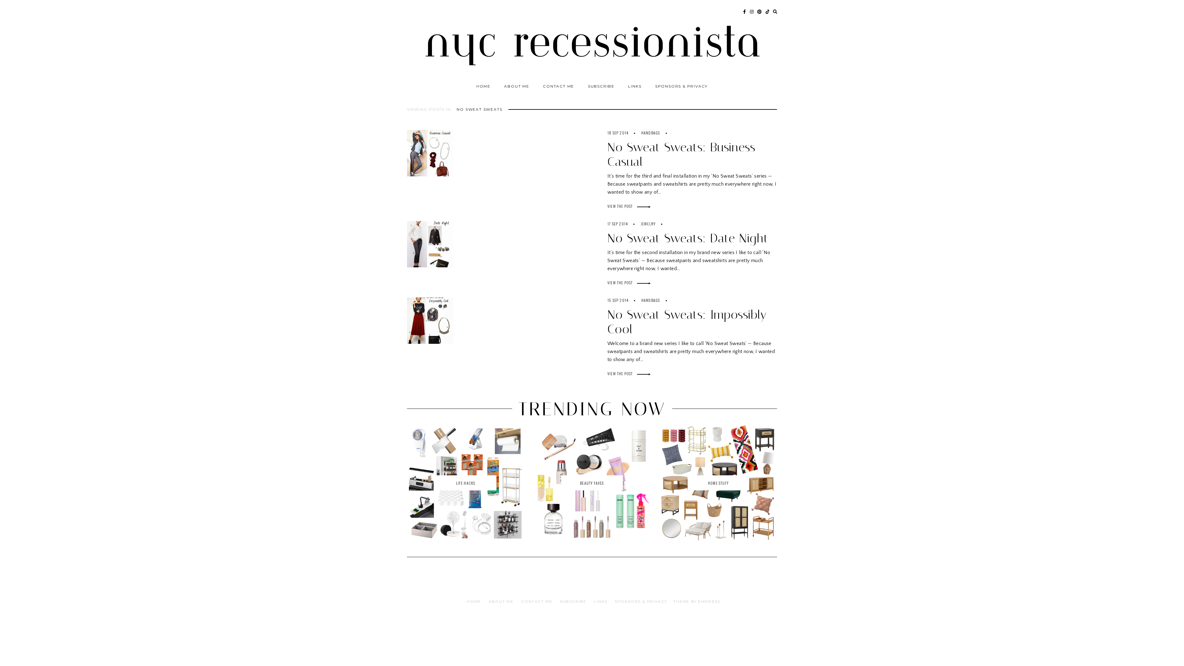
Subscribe (601, 86)
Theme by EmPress (696, 601)
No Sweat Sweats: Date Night (687, 238)
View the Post (620, 206)
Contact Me (558, 86)
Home (483, 86)
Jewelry (648, 223)
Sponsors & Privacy (681, 86)
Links (634, 86)
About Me (516, 86)
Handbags (650, 132)
